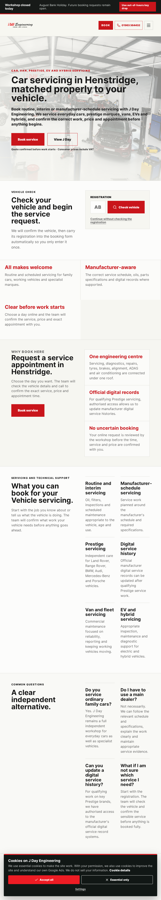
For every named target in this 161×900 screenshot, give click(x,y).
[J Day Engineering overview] (20, 25)
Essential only (119, 879)
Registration (100, 197)
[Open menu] (148, 25)
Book (105, 25)
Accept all (46, 879)
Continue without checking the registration (111, 220)
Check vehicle (129, 207)
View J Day (62, 139)
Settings (80, 889)
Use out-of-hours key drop (135, 7)
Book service (28, 139)
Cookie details (119, 870)
